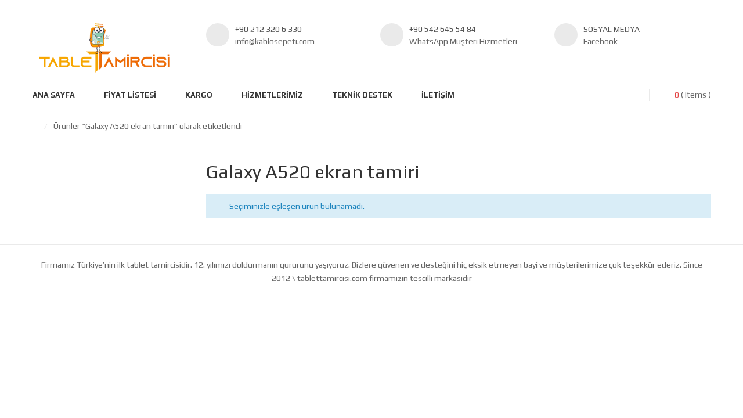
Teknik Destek (362, 95)
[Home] (35, 126)
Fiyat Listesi (130, 95)
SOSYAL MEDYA (611, 29)
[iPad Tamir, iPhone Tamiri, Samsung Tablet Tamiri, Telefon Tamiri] (104, 48)
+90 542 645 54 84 (442, 29)
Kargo (198, 95)
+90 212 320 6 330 (268, 29)
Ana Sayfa (54, 95)
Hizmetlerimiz (272, 95)
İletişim (438, 95)
